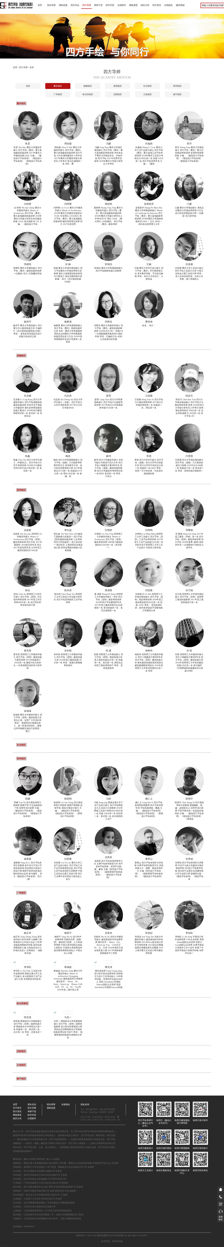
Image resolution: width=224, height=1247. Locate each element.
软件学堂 (110, 5)
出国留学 (121, 5)
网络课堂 (133, 5)
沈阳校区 (117, 94)
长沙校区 (147, 86)
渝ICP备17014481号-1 (138, 1235)
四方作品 (75, 5)
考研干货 (98, 5)
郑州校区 (177, 86)
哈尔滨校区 (87, 94)
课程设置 (63, 5)
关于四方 (17, 1108)
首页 (40, 5)
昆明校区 (117, 86)
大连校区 (147, 94)
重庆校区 (57, 86)
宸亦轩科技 (117, 1241)
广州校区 (58, 94)
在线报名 (168, 5)
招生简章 (51, 5)
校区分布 (145, 5)
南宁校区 (177, 94)
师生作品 (32, 1104)
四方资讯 (156, 5)
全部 (28, 86)
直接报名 (221, 1218)
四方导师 (86, 5)
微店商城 (180, 5)
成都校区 (87, 86)
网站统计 (4, 1245)
